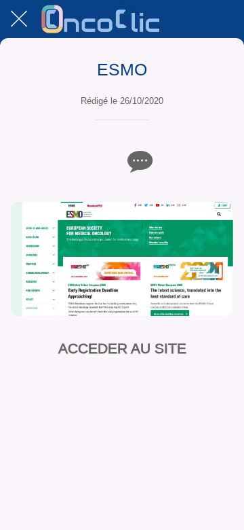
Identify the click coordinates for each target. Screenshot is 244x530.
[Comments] (138, 161)
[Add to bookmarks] (105, 161)
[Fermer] (19, 19)
